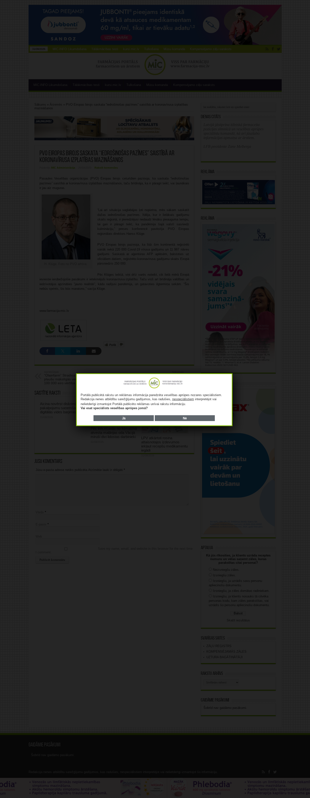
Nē (185, 418)
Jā (123, 418)
